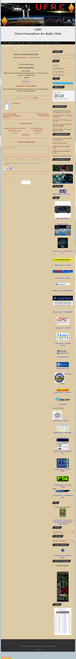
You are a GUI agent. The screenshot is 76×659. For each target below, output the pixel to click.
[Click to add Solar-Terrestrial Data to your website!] (63, 165)
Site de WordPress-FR (58, 75)
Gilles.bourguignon (58, 138)
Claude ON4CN (23, 57)
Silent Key (57, 42)
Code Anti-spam (7, 177)
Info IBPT (41, 42)
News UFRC (49, 42)
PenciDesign (52, 646)
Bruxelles (57, 93)
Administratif (12, 42)
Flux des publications (58, 68)
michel (54, 156)
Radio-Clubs (21, 42)
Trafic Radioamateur (36, 51)
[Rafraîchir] (15, 168)
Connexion (55, 65)
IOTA (21, 51)
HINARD (55, 151)
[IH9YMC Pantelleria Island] (26, 64)
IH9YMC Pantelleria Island (26, 67)
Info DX (16, 51)
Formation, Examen (8, 45)
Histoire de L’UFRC (31, 42)
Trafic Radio (27, 51)
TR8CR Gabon (63, 143)
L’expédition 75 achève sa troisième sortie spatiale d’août (14, 129)
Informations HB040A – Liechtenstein (37, 129)
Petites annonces (21, 45)
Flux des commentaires (59, 71)
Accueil (5, 42)
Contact (30, 45)
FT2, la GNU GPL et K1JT (65, 156)
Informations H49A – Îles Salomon (62, 120)
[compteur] (63, 83)
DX (9, 47)
